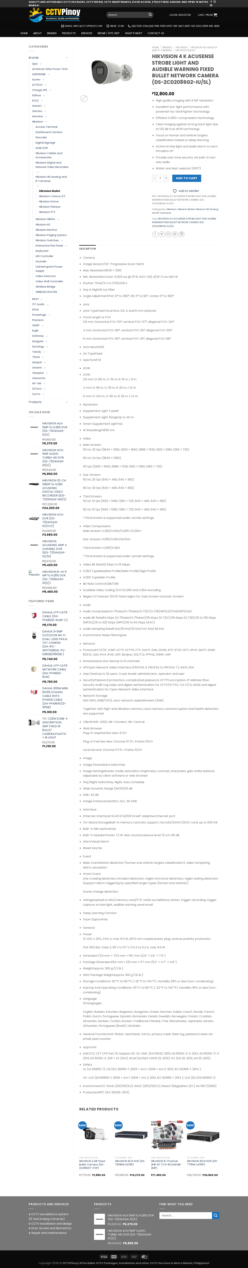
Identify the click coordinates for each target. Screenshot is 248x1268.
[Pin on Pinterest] (175, 234)
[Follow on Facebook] (211, 2)
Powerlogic (39, 315)
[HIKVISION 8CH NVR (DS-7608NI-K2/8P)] (131, 1135)
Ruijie (35, 330)
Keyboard (42, 251)
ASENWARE (39, 74)
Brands (34, 58)
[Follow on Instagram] (215, 2)
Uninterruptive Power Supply (49, 269)
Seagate (37, 341)
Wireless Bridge (45, 286)
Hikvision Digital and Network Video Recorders (52, 165)
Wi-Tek (36, 383)
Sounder (41, 261)
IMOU (35, 299)
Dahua (36, 95)
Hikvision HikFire (45, 219)
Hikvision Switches (47, 240)
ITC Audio (38, 304)
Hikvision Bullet (49, 191)
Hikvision (37, 121)
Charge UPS (39, 90)
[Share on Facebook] (155, 234)
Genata (37, 111)
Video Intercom (46, 276)
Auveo (36, 79)
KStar (35, 309)
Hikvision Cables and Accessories (49, 155)
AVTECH (37, 85)
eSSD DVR (42, 148)
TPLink (36, 357)
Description (87, 248)
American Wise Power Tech (50, 69)
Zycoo (36, 394)
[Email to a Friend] (168, 234)
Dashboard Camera (49, 132)
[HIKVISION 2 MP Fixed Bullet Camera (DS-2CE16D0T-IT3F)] (95, 1135)
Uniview (37, 367)
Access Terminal (46, 127)
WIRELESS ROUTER (46, 292)
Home (155, 47)
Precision (38, 320)
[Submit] (150, 15)
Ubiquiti (37, 362)
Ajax (35, 64)
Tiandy (36, 352)
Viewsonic (38, 378)
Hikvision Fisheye (49, 207)
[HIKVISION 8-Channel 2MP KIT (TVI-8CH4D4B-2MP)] (167, 1135)
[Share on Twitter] (162, 234)
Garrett (37, 106)
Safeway (38, 336)
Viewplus (38, 373)
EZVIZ (35, 100)
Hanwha (37, 116)
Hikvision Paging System (51, 235)
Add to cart (186, 178)
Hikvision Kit (43, 224)
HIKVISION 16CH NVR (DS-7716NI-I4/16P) (202, 1162)
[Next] (219, 1149)
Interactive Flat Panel (49, 245)
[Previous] (79, 1149)
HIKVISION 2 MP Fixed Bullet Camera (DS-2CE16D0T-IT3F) (92, 1164)
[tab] (87, 248)
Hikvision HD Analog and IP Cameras (51, 179)
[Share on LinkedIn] (181, 234)
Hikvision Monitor (46, 230)
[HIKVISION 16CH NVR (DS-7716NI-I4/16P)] (203, 1135)
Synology (38, 346)
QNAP (35, 325)
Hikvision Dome (49, 201)
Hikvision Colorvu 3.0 (52, 196)
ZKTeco (37, 388)
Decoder (41, 137)
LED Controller (44, 256)
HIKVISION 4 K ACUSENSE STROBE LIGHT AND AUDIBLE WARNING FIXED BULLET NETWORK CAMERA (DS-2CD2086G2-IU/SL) (184, 222)
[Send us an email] (211, 5)
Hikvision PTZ (47, 212)
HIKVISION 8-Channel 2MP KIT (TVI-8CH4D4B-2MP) (166, 1164)
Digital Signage (45, 142)
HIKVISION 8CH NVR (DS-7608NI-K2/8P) (130, 1162)
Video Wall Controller (49, 281)
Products (35, 402)
